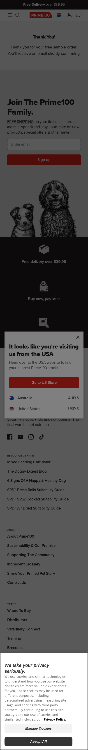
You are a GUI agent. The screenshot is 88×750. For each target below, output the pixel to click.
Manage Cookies (38, 728)
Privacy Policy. (55, 719)
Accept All (38, 741)
